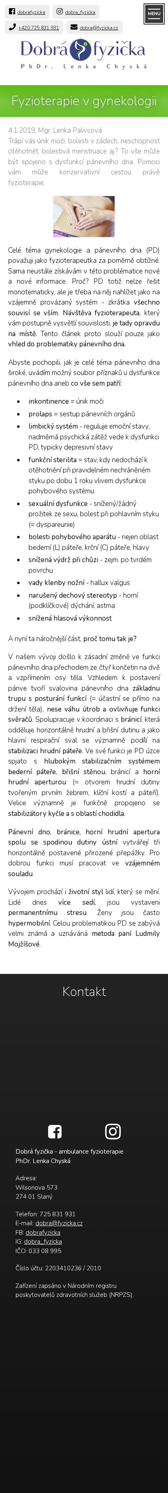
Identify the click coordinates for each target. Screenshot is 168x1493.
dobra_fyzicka (80, 12)
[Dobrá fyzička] (84, 56)
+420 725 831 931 (38, 28)
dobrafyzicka (31, 12)
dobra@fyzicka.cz (99, 28)
